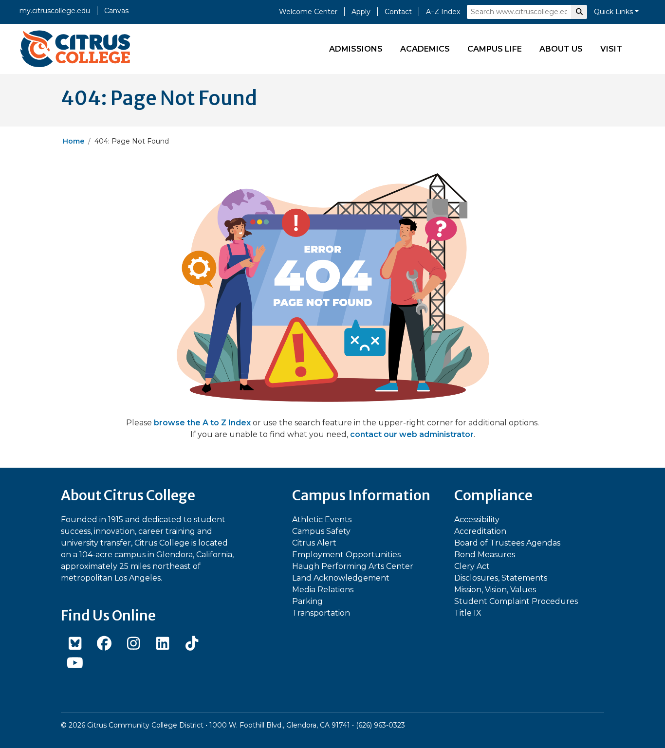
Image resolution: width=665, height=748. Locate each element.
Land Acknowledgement (340, 578)
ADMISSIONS (356, 49)
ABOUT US (561, 49)
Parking (307, 601)
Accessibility (476, 519)
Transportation (321, 613)
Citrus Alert (314, 542)
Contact (398, 11)
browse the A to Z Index (202, 422)
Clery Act (472, 566)
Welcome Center (308, 11)
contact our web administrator (412, 434)
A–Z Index (443, 11)
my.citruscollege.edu (54, 10)
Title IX (467, 613)
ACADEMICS (425, 49)
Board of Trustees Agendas (507, 542)
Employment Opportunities (346, 554)
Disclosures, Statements (500, 578)
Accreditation (480, 531)
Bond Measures (484, 554)
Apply (360, 11)
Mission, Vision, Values (495, 589)
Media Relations (322, 589)
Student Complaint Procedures (516, 601)
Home (73, 141)
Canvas (116, 10)
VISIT (611, 49)
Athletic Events (321, 519)
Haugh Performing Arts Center (352, 566)
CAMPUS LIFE (494, 49)
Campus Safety (321, 531)
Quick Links (613, 11)
